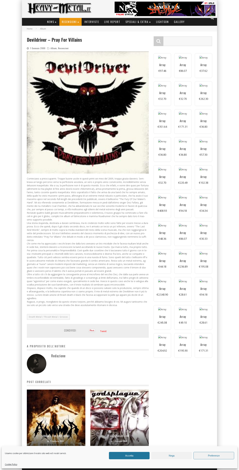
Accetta (129, 455)
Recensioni (69, 22)
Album (54, 48)
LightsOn (162, 22)
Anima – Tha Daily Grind (56, 436)
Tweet (103, 331)
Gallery (179, 22)
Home (30, 28)
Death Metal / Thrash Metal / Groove (48, 316)
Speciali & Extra (137, 22)
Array (162, 64)
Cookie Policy (11, 464)
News (50, 22)
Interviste (91, 22)
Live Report (112, 22)
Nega (171, 455)
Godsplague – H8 (119, 436)
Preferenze (214, 455)
